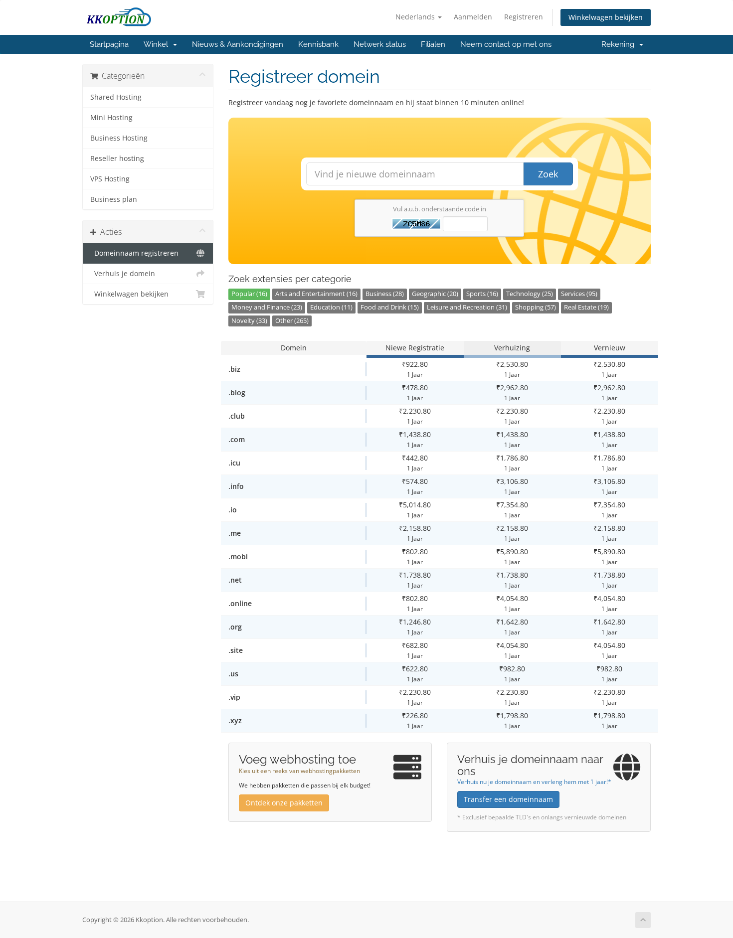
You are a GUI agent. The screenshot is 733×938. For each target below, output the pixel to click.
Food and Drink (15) (390, 307)
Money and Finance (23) (266, 307)
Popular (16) (249, 294)
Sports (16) (482, 294)
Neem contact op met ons (505, 44)
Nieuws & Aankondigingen (237, 44)
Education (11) (331, 307)
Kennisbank (318, 44)
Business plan (113, 199)
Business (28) (385, 294)
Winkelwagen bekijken (605, 17)
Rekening (619, 44)
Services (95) (579, 294)
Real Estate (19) (586, 307)
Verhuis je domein (122, 273)
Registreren (523, 16)
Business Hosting (119, 138)
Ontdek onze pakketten (284, 802)
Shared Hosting (116, 97)
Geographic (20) (435, 294)
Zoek (548, 174)
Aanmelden (473, 16)
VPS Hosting (110, 178)
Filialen (433, 44)
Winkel (158, 44)
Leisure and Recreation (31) (467, 307)
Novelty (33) (249, 320)
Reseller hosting (117, 158)
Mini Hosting (111, 117)
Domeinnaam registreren (134, 253)
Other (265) (292, 320)
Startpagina (109, 44)
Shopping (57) (535, 307)
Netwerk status (380, 44)
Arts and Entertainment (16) (316, 294)
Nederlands (416, 16)
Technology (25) (529, 294)
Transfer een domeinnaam (508, 799)
